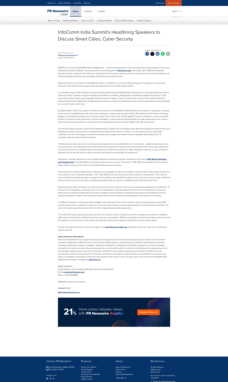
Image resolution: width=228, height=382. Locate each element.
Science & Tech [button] (87, 20)
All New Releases (157, 367)
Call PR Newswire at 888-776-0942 (61, 367)
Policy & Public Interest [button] (124, 20)
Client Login (160, 3)
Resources (51, 3)
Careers (119, 372)
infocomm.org (94, 259)
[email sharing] (168, 54)
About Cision (120, 369)
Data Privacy (155, 372)
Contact (101, 11)
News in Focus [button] (54, 20)
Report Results (86, 376)
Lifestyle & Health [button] (104, 20)
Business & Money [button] (70, 20)
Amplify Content (87, 379)
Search (175, 11)
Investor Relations (64, 3)
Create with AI (86, 372)
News (75, 11)
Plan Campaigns (87, 369)
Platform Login (156, 369)
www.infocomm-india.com (116, 227)
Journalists (77, 3)
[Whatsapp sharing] (163, 54)
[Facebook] (50, 378)
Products (88, 11)
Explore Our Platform (88, 367)
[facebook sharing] (147, 54)
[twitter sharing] (152, 54)
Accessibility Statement (124, 374)
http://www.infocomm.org (68, 292)
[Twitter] (53, 378)
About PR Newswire (123, 367)
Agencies (87, 3)
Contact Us (50, 375)
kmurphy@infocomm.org (73, 272)
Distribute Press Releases (90, 374)
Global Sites (120, 378)
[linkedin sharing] (158, 54)
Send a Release (173, 3)
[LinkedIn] (47, 378)
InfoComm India (124, 70)
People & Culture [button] (144, 20)
